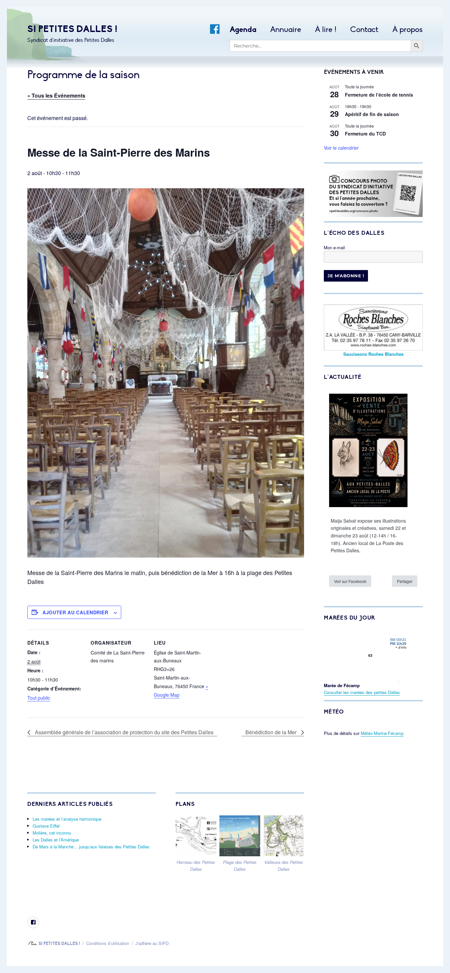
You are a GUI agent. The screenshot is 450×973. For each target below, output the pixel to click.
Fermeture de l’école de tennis (379, 94)
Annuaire (285, 29)
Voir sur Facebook (350, 581)
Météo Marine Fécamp (382, 733)
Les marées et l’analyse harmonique (67, 819)
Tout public (38, 697)
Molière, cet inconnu (52, 833)
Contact (364, 29)
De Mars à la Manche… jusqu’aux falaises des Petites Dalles (91, 846)
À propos (407, 29)
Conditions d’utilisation (107, 943)
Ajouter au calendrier (75, 612)
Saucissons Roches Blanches (373, 354)
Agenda (243, 29)
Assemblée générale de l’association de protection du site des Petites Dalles (123, 732)
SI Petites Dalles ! (72, 29)
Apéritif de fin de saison (372, 114)
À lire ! (325, 29)
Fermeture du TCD (365, 133)
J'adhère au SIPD (152, 943)
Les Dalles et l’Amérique (56, 839)
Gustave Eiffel (46, 826)
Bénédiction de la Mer (271, 732)
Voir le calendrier (341, 147)
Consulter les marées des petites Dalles (362, 692)
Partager (404, 581)
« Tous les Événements (56, 95)
